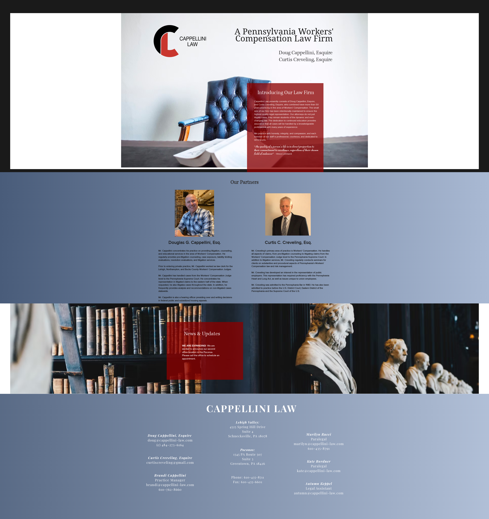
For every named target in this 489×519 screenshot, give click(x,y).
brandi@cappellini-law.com (170, 484)
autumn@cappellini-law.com (319, 493)
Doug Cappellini (298, 101)
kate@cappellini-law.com (319, 470)
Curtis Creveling (266, 104)
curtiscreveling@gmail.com (170, 462)
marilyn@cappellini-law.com (319, 443)
